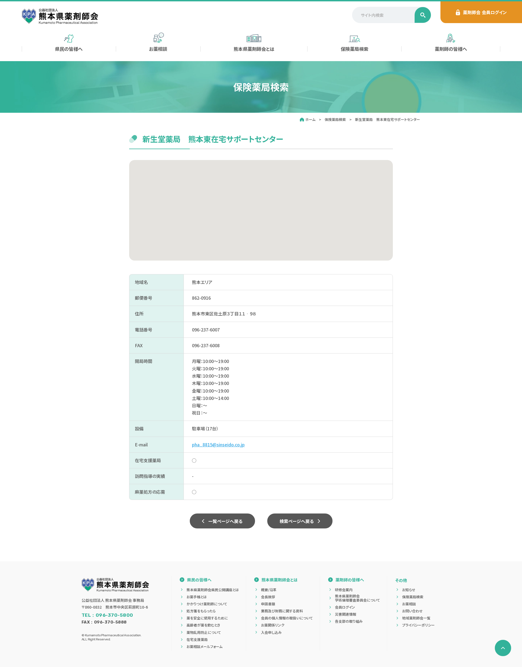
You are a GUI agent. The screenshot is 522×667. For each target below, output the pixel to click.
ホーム (310, 119)
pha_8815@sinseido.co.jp (218, 444)
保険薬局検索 (335, 119)
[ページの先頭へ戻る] (503, 648)
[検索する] (423, 15)
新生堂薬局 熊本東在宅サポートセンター (387, 119)
